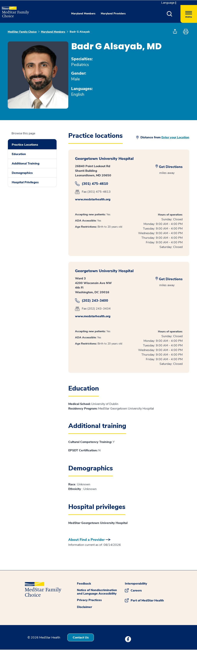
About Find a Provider (86, 539)
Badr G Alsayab (80, 32)
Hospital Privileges (25, 182)
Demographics (22, 173)
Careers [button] (136, 590)
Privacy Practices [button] (89, 600)
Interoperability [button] (136, 583)
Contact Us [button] (81, 637)
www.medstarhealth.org (92, 199)
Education (19, 154)
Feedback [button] (84, 583)
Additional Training (25, 163)
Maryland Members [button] (83, 13)
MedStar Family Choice (22, 32)
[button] (173, 14)
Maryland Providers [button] (113, 13)
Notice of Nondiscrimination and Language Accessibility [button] (97, 592)
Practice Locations (25, 145)
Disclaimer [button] (84, 607)
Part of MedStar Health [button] (147, 600)
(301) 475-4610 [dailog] (95, 184)
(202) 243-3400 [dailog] (95, 300)
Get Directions (171, 166)
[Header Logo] (13, 10)
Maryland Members (53, 32)
